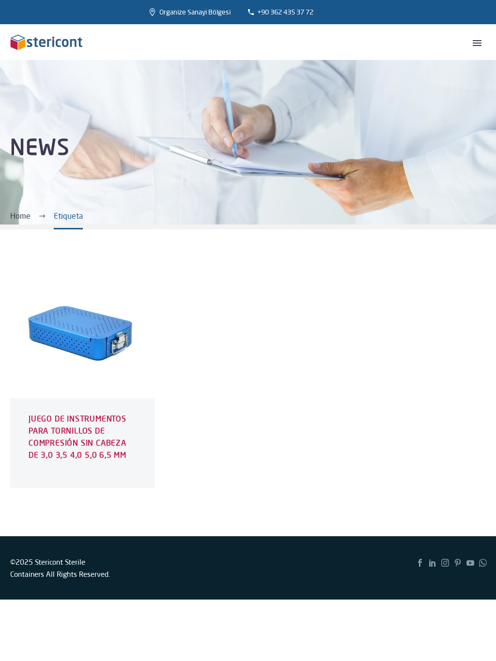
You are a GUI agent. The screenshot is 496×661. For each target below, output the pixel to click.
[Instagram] (445, 563)
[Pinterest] (458, 563)
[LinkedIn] (432, 563)
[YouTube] (470, 563)
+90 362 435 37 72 (285, 12)
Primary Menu (477, 43)
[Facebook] (420, 563)
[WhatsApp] (483, 563)
